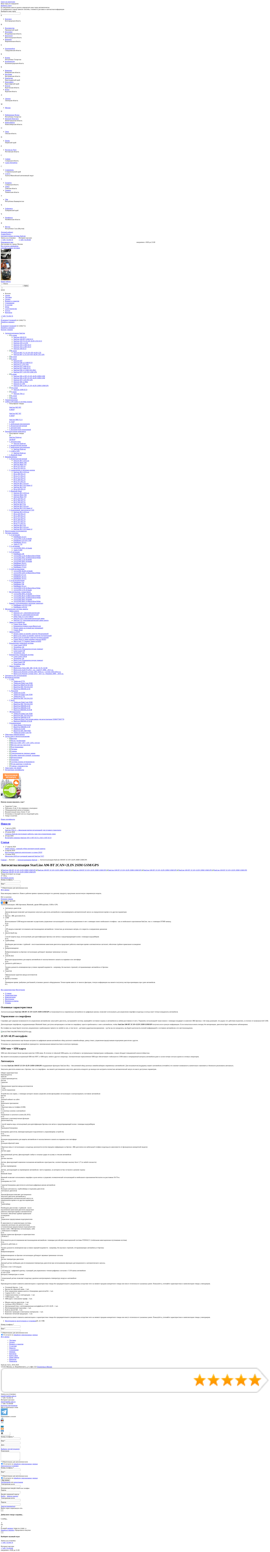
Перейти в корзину (8, 322)
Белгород (8, 19)
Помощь (12, 1352)
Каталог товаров (7, 329)
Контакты (8, 312)
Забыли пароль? (12, 1496)
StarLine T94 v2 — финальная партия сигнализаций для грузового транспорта (33, 830)
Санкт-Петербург (11, 163)
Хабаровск (9, 208)
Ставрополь (9, 170)
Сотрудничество (11, 309)
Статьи (5, 842)
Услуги (7, 310)
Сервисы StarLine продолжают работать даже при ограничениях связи (30, 834)
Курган (7, 86)
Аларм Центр (13, 235)
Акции (7, 295)
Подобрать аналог (7, 878)
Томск (7, 186)
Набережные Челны (12, 115)
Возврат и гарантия (12, 301)
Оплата (7, 299)
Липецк (8, 99)
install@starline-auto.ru (8, 1396)
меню (3, 290)
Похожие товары (7, 899)
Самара (7, 159)
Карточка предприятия (9, 1405)
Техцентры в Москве (44, 1367)
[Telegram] (4, 1414)
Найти (26, 286)
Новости (6, 823)
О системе (8, 305)
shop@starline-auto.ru (8, 1402)
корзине (10, 1528)
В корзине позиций (8, 326)
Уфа (6, 199)
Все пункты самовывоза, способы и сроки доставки (10, 247)
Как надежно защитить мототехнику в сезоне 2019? (23, 852)
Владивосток (9, 28)
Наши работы (14, 1357)
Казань (7, 58)
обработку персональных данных (26, 1335)
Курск (7, 89)
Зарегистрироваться (8, 1506)
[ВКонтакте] (2, 903)
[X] (6, 903)
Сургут (7, 174)
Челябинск (9, 217)
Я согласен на (20, 1335)
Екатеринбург (10, 48)
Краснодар (9, 78)
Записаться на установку (10, 1466)
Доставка (8, 297)
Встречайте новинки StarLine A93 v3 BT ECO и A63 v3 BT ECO (28, 838)
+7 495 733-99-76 (7, 316)
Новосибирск (10, 122)
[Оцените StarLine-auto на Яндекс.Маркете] (135, 1392)
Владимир (8, 32)
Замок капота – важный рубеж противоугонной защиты (25, 848)
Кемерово (8, 70)
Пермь (7, 141)
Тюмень (8, 190)
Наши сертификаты (8, 819)
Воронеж (8, 39)
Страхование (9, 303)
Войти (3, 1496)
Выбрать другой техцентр (10, 1449)
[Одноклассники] (4, 903)
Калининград (10, 61)
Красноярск (9, 82)
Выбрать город (6, 5)
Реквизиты (13, 1361)
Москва (8, 108)
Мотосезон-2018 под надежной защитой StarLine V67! (24, 856)
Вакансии (12, 1359)
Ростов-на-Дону (11, 150)
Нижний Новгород (12, 119)
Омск (7, 131)
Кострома (8, 74)
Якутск (7, 227)
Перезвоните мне (7, 242)
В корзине (8, 320)
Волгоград (9, 36)
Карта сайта (13, 1355)
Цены (7, 307)
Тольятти (8, 183)
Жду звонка (5, 890)
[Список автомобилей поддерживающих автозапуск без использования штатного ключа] (11, 798)
